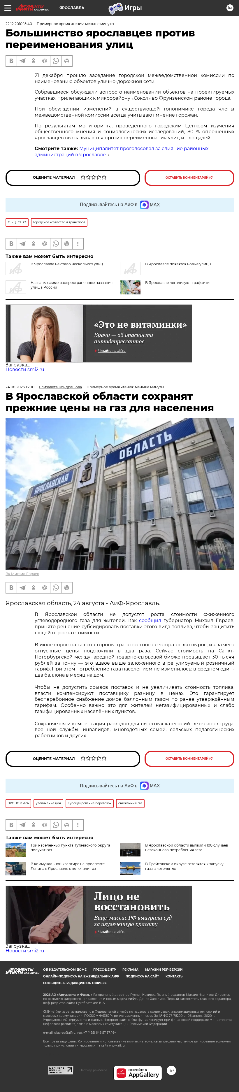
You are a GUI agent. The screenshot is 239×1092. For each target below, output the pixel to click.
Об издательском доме (65, 970)
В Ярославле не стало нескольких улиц (67, 264)
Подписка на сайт (142, 976)
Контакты (174, 976)
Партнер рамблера (93, 1070)
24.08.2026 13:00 (20, 387)
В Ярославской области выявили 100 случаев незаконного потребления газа (186, 847)
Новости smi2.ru (25, 369)
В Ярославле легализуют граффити (177, 282)
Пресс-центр (104, 970)
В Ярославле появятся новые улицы (178, 264)
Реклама (130, 970)
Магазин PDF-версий (163, 970)
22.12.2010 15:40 (19, 24)
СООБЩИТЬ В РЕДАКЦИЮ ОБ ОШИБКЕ (75, 983)
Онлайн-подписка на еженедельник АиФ (81, 976)
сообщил (150, 620)
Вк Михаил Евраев (22, 574)
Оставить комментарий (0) (190, 178)
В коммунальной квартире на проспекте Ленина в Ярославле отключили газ (68, 866)
